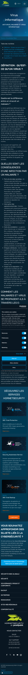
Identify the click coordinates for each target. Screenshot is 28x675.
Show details (19, 353)
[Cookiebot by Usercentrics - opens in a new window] (19, 307)
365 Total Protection (10, 420)
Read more (6, 431)
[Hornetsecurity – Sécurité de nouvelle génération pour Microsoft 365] (5, 3)
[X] (11, 655)
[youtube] (17, 655)
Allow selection (14, 363)
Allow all (14, 358)
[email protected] (14, 642)
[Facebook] (7, 655)
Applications (8, 58)
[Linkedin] (14, 655)
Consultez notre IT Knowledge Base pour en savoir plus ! (14, 562)
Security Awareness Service (12, 455)
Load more (14, 517)
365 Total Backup (9, 497)
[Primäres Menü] (24, 4)
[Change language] (17, 4)
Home (3, 38)
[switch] (24, 338)
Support (3, 670)
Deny (14, 367)
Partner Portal (7, 672)
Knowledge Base (11, 38)
